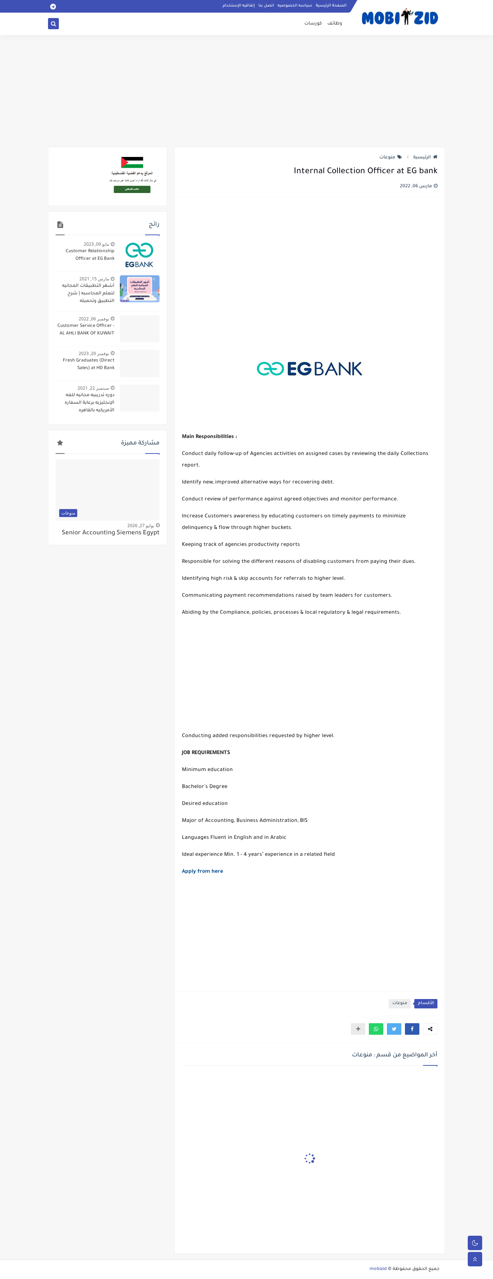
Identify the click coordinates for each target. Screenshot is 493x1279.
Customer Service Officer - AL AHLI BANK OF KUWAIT (85, 330)
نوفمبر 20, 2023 (94, 353)
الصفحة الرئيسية (331, 6)
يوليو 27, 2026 (140, 525)
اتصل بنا (266, 6)
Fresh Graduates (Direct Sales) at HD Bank (88, 364)
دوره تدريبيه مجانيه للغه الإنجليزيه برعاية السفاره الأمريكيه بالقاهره (89, 403)
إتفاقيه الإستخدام (239, 6)
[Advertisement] (246, 90)
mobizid (378, 1269)
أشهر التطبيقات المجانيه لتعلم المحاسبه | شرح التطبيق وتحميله (88, 294)
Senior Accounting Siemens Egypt (111, 533)
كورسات (313, 23)
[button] (412, 1029)
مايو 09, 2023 (96, 244)
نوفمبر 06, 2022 (94, 319)
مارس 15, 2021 (94, 279)
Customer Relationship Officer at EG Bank (90, 255)
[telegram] (53, 6)
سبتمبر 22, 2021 (93, 388)
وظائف (334, 23)
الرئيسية (422, 157)
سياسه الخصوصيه (295, 6)
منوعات (387, 157)
